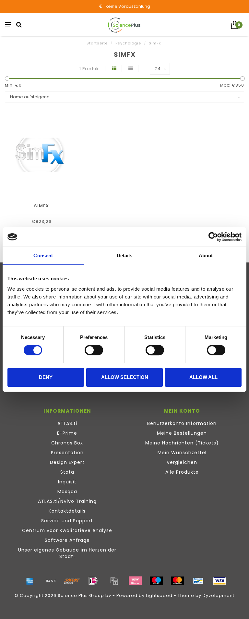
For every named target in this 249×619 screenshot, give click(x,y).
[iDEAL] (93, 581)
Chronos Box (67, 443)
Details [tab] (125, 255)
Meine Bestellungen (182, 433)
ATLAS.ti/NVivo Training (67, 501)
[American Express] (30, 581)
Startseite (97, 43)
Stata (67, 472)
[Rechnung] (114, 581)
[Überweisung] (51, 581)
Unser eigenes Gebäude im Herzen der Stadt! (67, 553)
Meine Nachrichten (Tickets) (182, 443)
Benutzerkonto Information (182, 423)
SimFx (41, 206)
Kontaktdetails (67, 511)
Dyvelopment (218, 595)
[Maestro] (156, 581)
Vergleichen (182, 462)
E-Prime (67, 433)
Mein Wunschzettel (182, 452)
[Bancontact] (198, 581)
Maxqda (67, 491)
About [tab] (206, 255)
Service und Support (67, 520)
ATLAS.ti (67, 423)
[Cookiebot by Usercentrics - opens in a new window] (213, 237)
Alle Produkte (182, 472)
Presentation (67, 452)
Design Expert (67, 462)
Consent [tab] (43, 255)
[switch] (94, 350)
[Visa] (219, 581)
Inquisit (67, 482)
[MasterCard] (177, 581)
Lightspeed (159, 595)
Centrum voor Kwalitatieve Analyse (67, 530)
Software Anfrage (67, 540)
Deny (46, 377)
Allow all (203, 377)
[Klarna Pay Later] (135, 581)
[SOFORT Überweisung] (72, 581)
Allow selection (124, 377)
